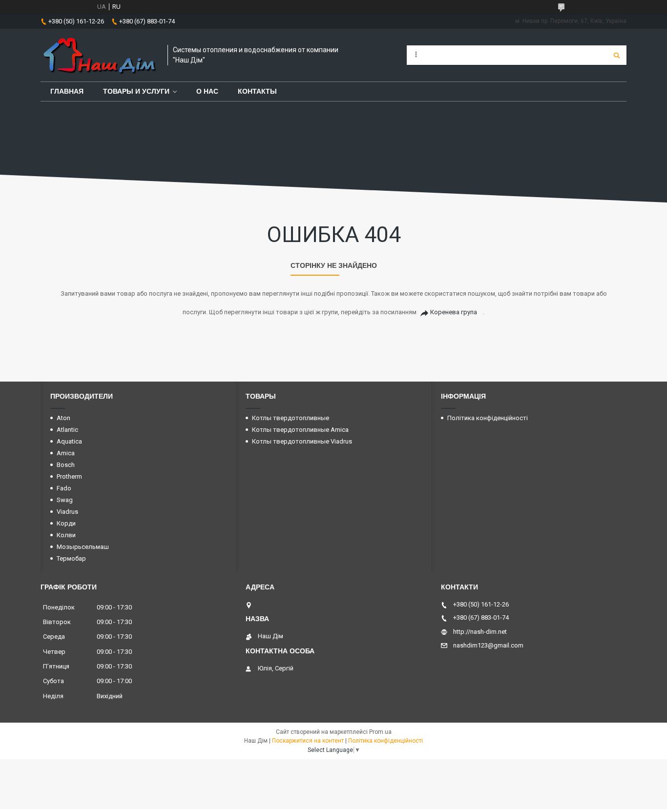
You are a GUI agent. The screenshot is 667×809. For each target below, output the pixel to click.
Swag (65, 500)
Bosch (66, 464)
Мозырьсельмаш (83, 546)
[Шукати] (616, 55)
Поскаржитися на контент (308, 740)
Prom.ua (380, 731)
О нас (207, 91)
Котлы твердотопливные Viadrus (302, 441)
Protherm (69, 476)
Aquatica (69, 441)
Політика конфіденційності (487, 418)
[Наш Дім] (99, 55)
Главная (66, 91)
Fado (64, 488)
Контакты (257, 91)
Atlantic (67, 429)
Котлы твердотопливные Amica (300, 429)
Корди (66, 523)
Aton (63, 418)
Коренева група (453, 312)
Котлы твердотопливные (290, 418)
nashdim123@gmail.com (488, 645)
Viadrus (67, 511)
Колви (66, 535)
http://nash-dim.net (480, 631)
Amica (66, 453)
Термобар (71, 558)
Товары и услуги (136, 91)
